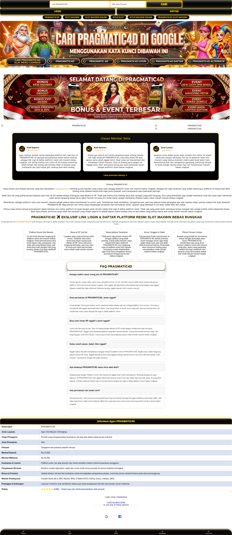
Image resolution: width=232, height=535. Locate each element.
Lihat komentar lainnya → (115, 175)
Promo (23, 533)
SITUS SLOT (118, 17)
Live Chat (208, 533)
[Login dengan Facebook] (122, 516)
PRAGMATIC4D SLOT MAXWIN (172, 17)
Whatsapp (162, 533)
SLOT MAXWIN (72, 17)
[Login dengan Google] (109, 516)
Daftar (116, 533)
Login (70, 533)
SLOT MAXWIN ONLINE (96, 17)
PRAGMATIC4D (52, 17)
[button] (116, 502)
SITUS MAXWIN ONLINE (141, 17)
